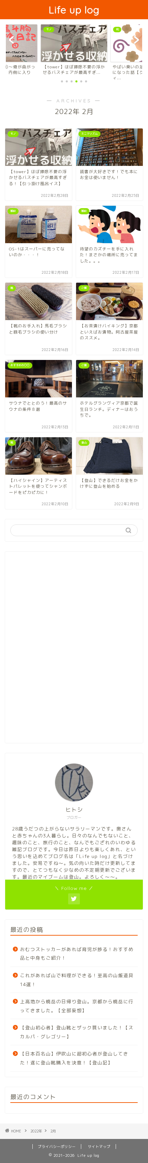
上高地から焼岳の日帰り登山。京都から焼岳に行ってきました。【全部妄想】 (77, 1006)
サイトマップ (99, 1146)
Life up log (74, 9)
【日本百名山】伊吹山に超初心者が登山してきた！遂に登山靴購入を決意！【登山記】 (74, 1058)
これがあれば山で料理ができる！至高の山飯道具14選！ (77, 979)
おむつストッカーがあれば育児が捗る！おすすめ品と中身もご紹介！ (77, 953)
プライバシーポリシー (57, 1146)
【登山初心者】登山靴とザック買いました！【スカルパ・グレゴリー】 (77, 1032)
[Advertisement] (74, 651)
